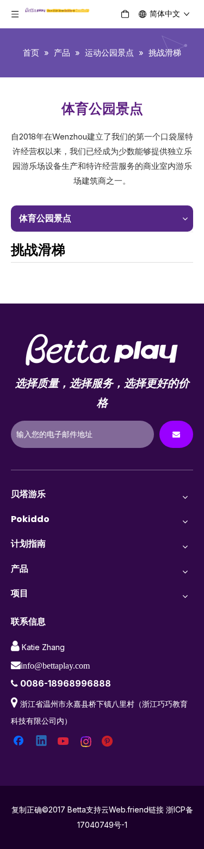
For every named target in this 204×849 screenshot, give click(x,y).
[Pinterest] (109, 741)
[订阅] (176, 434)
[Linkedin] (42, 741)
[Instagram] (86, 741)
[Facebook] (19, 741)
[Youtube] (64, 741)
